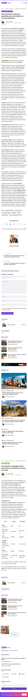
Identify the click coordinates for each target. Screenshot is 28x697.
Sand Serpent (5, 215)
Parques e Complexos (9, 8)
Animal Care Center (10, 210)
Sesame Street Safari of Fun (16, 215)
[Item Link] (4, 342)
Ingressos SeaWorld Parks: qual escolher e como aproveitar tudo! (13, 432)
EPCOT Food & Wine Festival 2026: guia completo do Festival (13, 659)
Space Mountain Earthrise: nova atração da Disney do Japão (15, 341)
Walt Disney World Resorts (20, 460)
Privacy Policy (10, 695)
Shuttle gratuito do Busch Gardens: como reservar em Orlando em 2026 (12, 393)
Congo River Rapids (7, 212)
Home (2, 8)
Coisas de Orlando (9, 21)
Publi (19, 212)
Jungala (14, 212)
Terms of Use (18, 695)
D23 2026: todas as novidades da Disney (11, 664)
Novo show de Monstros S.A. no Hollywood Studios (15, 348)
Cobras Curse (19, 210)
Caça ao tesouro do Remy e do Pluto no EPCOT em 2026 (17, 355)
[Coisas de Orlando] (6, 2)
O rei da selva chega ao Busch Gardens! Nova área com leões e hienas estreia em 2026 (13, 421)
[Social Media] (5, 674)
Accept (24, 694)
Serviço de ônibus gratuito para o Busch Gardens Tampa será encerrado (12, 443)
